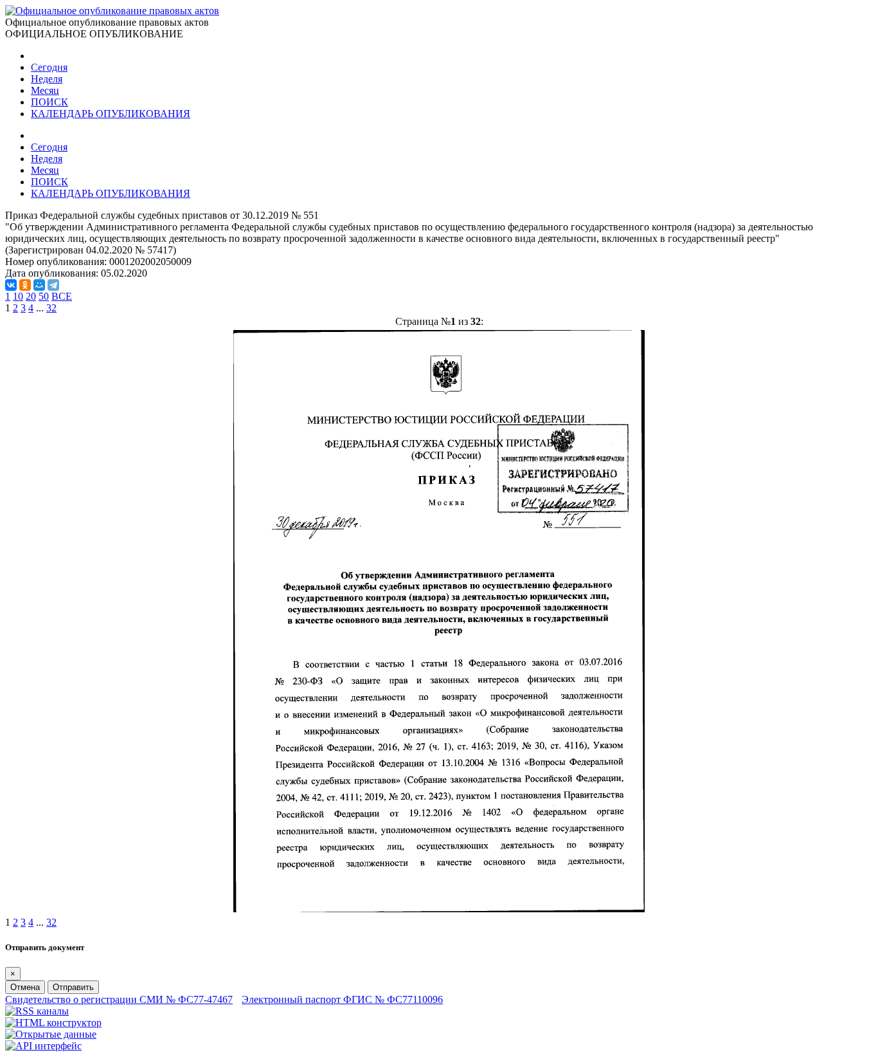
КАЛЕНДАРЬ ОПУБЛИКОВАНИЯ (110, 113)
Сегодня (49, 67)
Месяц (45, 90)
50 (44, 296)
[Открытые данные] (50, 1034)
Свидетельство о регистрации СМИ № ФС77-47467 (119, 999)
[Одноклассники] (25, 285)
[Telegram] (53, 285)
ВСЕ (61, 296)
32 (51, 307)
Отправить (73, 987)
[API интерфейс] (43, 1045)
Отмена (25, 987)
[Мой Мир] (39, 285)
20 (31, 296)
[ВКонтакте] (11, 285)
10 (18, 296)
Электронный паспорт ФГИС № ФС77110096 (342, 999)
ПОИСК (49, 102)
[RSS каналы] (37, 1011)
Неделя (46, 78)
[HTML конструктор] (53, 1022)
